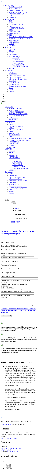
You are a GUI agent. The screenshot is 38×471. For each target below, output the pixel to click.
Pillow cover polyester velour (18, 79)
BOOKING (12, 45)
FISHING (12, 49)
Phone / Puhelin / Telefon (8, 250)
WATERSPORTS (14, 56)
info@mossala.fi (6, 450)
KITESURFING (17, 63)
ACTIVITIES (9, 47)
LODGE (11, 26)
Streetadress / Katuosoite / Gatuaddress (13, 257)
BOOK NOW (15, 222)
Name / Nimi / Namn (7, 242)
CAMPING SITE (14, 33)
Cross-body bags (14, 82)
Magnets (11, 91)
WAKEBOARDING (19, 65)
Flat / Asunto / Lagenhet (8, 265)
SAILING (15, 58)
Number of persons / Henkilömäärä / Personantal (16, 291)
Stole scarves (13, 74)
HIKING (11, 51)
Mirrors (11, 88)
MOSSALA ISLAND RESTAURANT (21, 37)
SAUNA (11, 44)
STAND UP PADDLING (20, 67)
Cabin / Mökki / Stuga (7, 288)
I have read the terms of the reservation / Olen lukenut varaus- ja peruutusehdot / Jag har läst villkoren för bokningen (18, 310)
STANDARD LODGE (16, 24)
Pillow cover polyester (15, 77)
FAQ (10, 16)
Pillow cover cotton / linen (17, 75)
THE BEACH (13, 54)
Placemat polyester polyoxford (18, 86)
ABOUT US (9, 5)
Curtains (11, 89)
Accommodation (10, 19)
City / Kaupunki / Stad (8, 273)
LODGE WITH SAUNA (16, 28)
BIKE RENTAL (14, 42)
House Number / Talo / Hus (9, 261)
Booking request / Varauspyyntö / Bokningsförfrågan (17, 232)
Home (17, 208)
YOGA (11, 52)
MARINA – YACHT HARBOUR (19, 38)
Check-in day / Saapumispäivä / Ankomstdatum (15, 280)
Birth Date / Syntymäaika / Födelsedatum (13, 253)
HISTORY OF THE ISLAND (18, 12)
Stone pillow (12, 81)
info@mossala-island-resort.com (11, 448)
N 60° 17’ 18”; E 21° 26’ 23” (10, 438)
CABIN (11, 23)
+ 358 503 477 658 (13, 452)
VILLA (11, 30)
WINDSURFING (18, 61)
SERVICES (8, 35)
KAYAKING (16, 59)
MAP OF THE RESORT (16, 10)
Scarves (11, 72)
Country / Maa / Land (7, 276)
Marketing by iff (6, 424)
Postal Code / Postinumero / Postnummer (13, 269)
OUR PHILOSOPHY (15, 7)
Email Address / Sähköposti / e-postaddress (14, 246)
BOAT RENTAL (14, 40)
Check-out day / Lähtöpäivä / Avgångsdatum (14, 284)
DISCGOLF (12, 68)
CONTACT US (14, 17)
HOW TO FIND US (15, 8)
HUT (10, 21)
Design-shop (8, 70)
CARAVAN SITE (14, 31)
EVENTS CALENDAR (16, 14)
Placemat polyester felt (15, 84)
